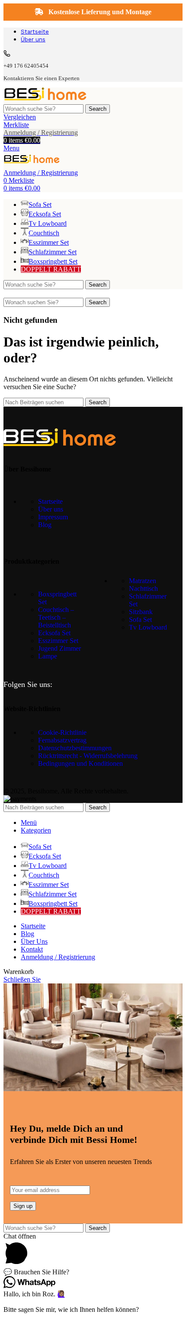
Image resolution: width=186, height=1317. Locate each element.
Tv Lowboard (148, 627)
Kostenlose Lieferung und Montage (99, 12)
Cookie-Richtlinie (62, 732)
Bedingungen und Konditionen (80, 763)
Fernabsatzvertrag (62, 740)
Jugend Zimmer (59, 648)
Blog (44, 524)
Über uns (50, 509)
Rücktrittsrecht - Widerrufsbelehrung (88, 755)
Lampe (47, 656)
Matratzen (142, 580)
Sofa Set (140, 619)
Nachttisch (143, 588)
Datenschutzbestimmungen (75, 748)
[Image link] (59, 443)
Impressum (53, 517)
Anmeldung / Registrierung (58, 957)
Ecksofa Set (54, 633)
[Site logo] (45, 100)
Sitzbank (141, 611)
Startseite (50, 501)
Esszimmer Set (58, 640)
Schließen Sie (22, 979)
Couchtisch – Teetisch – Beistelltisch (56, 617)
